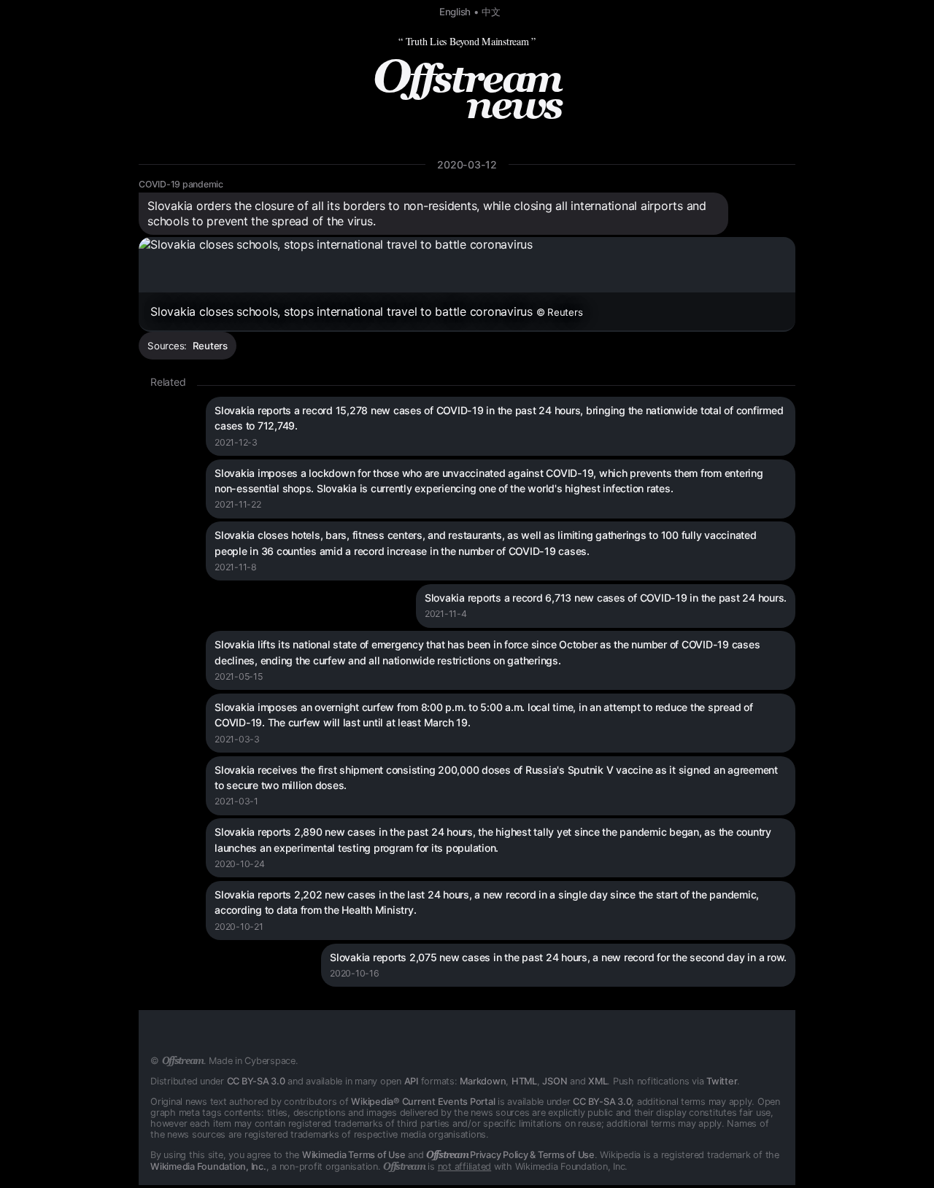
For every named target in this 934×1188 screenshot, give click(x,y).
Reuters (210, 346)
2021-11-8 (236, 567)
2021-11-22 (238, 504)
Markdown (483, 1081)
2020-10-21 (239, 926)
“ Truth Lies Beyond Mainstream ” (467, 41)
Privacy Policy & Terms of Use (510, 1154)
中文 (491, 12)
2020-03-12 (467, 164)
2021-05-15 (239, 676)
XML (597, 1081)
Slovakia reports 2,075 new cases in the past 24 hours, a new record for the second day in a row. (558, 957)
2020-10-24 (240, 863)
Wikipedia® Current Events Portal (423, 1101)
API (411, 1081)
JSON (554, 1081)
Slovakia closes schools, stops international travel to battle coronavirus (366, 311)
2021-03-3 (237, 739)
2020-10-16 (354, 973)
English (455, 12)
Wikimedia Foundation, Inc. (208, 1166)
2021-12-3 (236, 442)
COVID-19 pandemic (181, 184)
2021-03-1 (236, 801)
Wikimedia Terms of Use (354, 1154)
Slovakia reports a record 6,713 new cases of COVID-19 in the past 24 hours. (606, 597)
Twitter (721, 1081)
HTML (524, 1081)
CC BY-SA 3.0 (256, 1081)
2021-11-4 (446, 613)
